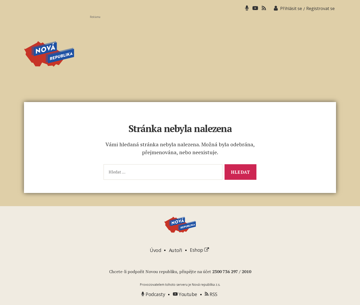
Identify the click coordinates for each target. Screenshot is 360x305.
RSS (212, 294)
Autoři (175, 250)
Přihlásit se (291, 8)
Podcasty (154, 294)
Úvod (155, 250)
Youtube (187, 294)
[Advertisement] (213, 56)
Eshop (197, 250)
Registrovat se (320, 8)
